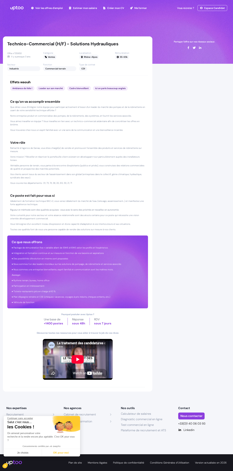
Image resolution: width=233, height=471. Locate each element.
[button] (7, 464)
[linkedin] (200, 48)
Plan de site (75, 462)
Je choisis (22, 452)
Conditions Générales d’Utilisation (169, 462)
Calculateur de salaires (136, 414)
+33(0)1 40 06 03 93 (191, 423)
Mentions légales (97, 462)
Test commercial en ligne (137, 425)
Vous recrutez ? (185, 8)
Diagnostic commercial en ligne (141, 419)
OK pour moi (61, 452)
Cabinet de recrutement (80, 414)
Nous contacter (191, 416)
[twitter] (194, 48)
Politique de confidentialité (128, 462)
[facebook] (188, 48)
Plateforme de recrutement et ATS (143, 430)
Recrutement (15, 414)
